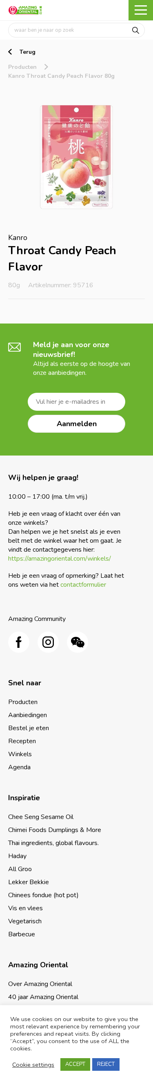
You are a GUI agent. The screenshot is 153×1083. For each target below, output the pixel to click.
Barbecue (21, 934)
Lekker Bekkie (28, 882)
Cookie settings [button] (33, 1064)
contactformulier (83, 584)
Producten (22, 67)
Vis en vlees (25, 908)
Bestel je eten (28, 728)
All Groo (20, 869)
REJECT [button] (106, 1064)
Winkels (20, 754)
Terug (27, 52)
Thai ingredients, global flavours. (53, 843)
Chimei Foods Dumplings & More (54, 829)
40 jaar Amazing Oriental (43, 997)
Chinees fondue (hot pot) (43, 895)
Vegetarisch (25, 921)
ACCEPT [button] (75, 1064)
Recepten (22, 741)
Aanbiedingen (27, 715)
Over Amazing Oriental (40, 984)
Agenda (19, 767)
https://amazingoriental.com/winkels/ (59, 558)
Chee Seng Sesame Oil (40, 816)
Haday (17, 856)
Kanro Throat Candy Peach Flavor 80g (61, 76)
